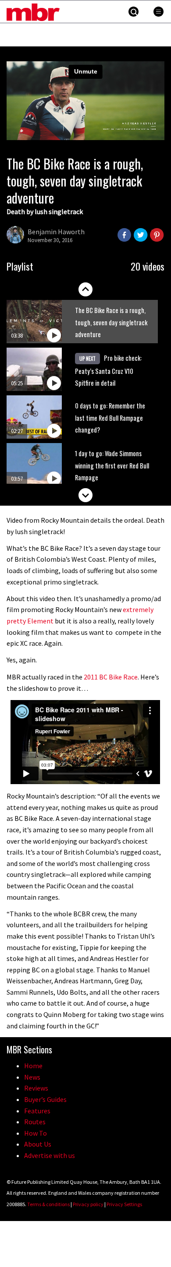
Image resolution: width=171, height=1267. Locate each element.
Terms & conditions (48, 1204)
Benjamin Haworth (56, 231)
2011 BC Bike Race (111, 676)
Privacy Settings (124, 1204)
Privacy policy (88, 1204)
